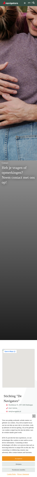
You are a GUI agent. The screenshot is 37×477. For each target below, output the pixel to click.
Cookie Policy (11, 474)
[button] (34, 416)
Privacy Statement (23, 474)
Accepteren (18, 458)
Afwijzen (18, 464)
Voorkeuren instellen (18, 470)
